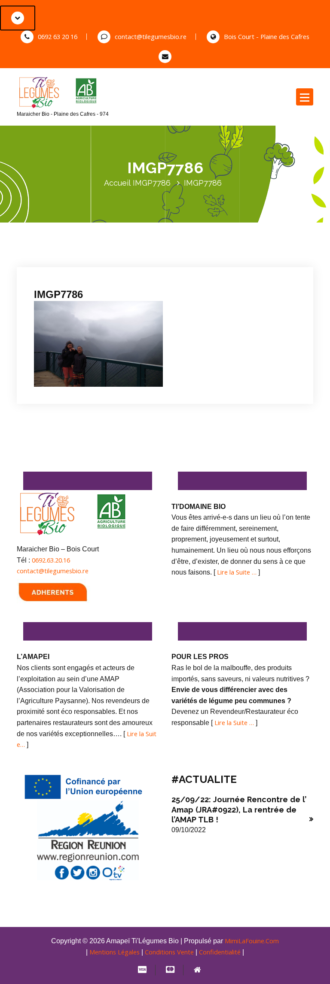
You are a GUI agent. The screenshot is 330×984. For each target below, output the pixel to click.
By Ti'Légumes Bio (136, 261)
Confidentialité (220, 952)
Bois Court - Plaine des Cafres (266, 36)
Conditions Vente (169, 952)
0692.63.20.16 (51, 560)
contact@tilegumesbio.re (150, 36)
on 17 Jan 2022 (74, 261)
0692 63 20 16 (57, 36)
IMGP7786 (152, 182)
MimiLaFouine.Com (252, 940)
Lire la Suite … (237, 572)
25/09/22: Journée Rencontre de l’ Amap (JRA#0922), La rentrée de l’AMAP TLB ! (238, 809)
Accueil (117, 182)
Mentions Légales (114, 952)
